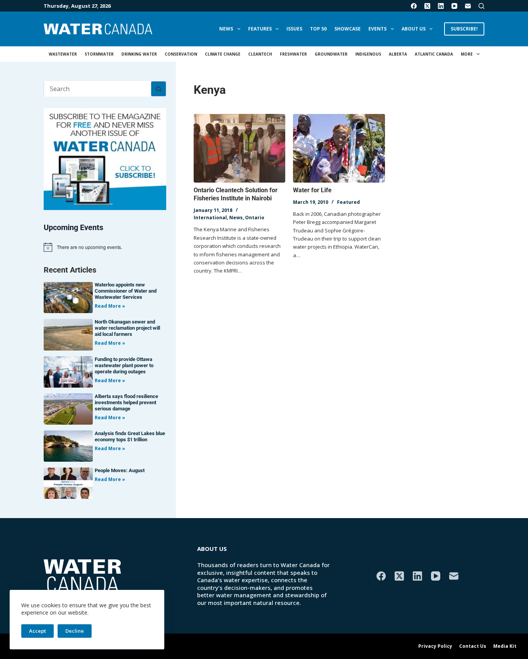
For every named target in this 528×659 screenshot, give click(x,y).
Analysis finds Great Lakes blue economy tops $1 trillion (130, 436)
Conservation (181, 54)
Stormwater (99, 54)
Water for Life (312, 190)
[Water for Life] (339, 148)
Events (377, 28)
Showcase (347, 28)
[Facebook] (414, 6)
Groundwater (331, 54)
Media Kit (504, 646)
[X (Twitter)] (427, 6)
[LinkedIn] (441, 6)
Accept (37, 630)
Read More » (110, 306)
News (226, 28)
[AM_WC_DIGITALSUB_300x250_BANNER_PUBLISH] (105, 158)
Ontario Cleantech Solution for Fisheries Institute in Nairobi (236, 194)
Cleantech (260, 54)
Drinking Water (139, 54)
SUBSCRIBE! (464, 28)
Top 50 (318, 28)
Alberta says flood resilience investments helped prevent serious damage (126, 402)
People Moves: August (120, 470)
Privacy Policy (435, 646)
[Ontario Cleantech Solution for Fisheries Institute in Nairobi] (239, 148)
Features (260, 28)
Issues (294, 28)
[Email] (468, 6)
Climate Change (222, 54)
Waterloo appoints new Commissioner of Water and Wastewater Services (126, 291)
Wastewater (63, 54)
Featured (348, 202)
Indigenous (368, 54)
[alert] (105, 247)
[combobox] (97, 89)
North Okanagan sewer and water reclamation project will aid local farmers (127, 328)
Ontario (254, 217)
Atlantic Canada (434, 54)
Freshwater (293, 54)
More (467, 54)
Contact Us (472, 646)
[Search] (481, 6)
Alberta (398, 54)
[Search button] (158, 88)
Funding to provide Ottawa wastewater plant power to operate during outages (124, 365)
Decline (74, 630)
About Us (414, 28)
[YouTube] (454, 6)
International (210, 217)
